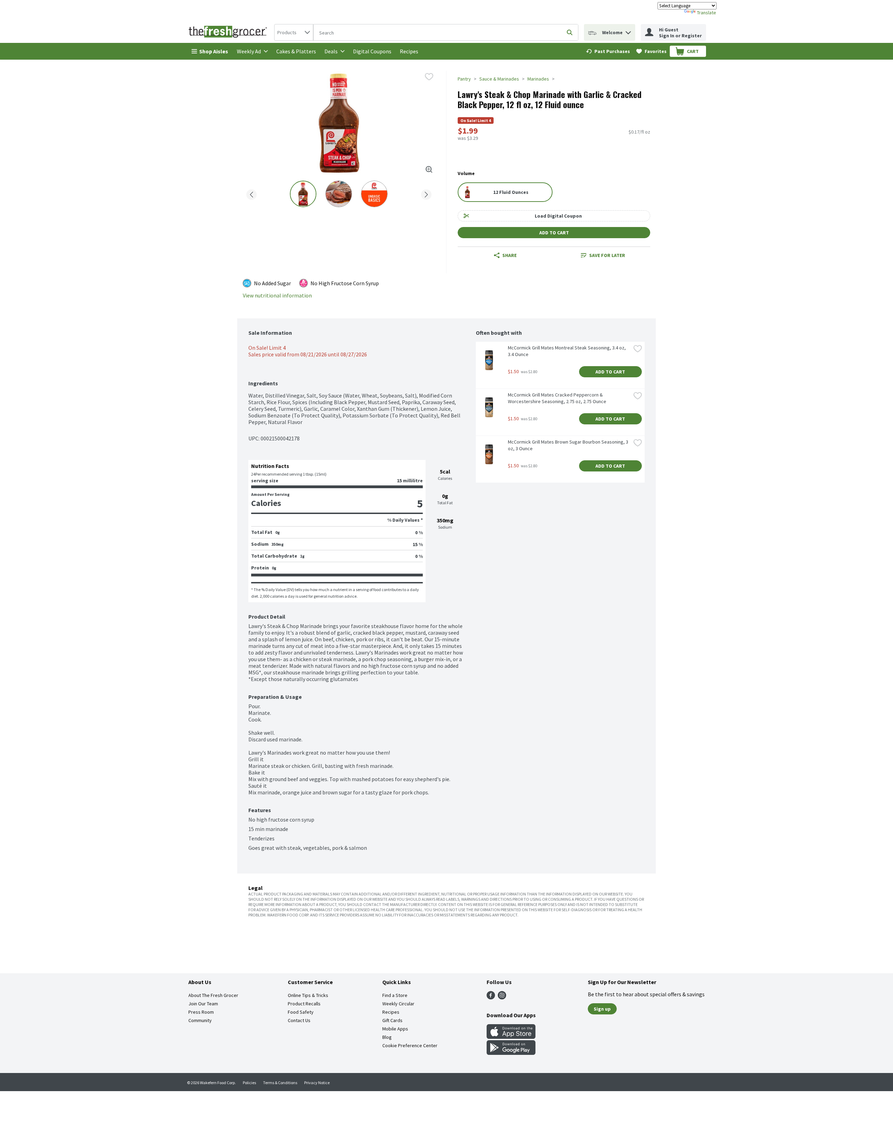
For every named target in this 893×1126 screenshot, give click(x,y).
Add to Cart (554, 232)
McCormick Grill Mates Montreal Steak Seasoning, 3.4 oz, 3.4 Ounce (567, 351)
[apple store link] (511, 1036)
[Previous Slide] (251, 193)
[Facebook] (491, 997)
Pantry (464, 79)
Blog (387, 1037)
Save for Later (607, 255)
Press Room (201, 1012)
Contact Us (299, 1020)
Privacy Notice (317, 1082)
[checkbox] (429, 77)
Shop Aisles (213, 51)
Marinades (538, 79)
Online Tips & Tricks (308, 995)
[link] (608, 51)
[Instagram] (502, 997)
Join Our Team (203, 1003)
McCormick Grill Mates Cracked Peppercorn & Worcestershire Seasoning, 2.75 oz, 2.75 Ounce (557, 398)
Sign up (602, 1009)
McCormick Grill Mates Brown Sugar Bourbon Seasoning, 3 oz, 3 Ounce (568, 445)
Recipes (409, 51)
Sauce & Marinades (499, 79)
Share (509, 255)
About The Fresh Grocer (213, 995)
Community (200, 1020)
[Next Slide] (426, 193)
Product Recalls (304, 1003)
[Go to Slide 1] (303, 193)
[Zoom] (429, 169)
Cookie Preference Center (409, 1045)
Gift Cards (392, 1020)
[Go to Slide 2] (338, 193)
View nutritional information (277, 295)
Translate (706, 12)
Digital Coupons (372, 51)
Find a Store (394, 995)
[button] (628, 31)
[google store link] (511, 1052)
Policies (249, 1082)
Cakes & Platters (296, 51)
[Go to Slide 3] (374, 193)
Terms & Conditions (280, 1082)
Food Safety (301, 1012)
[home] (229, 32)
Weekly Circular (398, 1003)
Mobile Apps (395, 1029)
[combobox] (293, 32)
